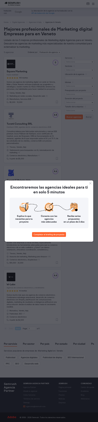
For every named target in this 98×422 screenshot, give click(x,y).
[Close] (90, 183)
